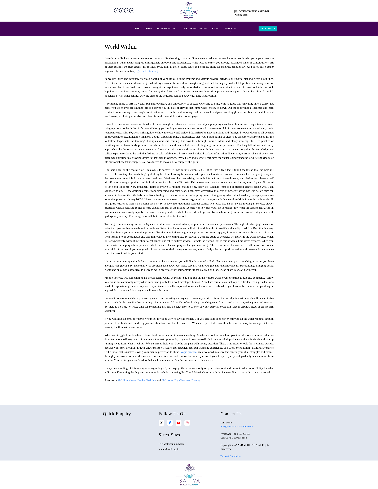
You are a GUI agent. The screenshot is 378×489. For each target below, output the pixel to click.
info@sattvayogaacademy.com (236, 426)
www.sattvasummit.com (171, 443)
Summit (216, 28)
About (149, 28)
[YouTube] (178, 422)
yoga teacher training (146, 70)
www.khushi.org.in (169, 449)
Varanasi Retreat (167, 28)
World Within (121, 47)
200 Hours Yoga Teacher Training (137, 380)
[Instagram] (187, 422)
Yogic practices (188, 351)
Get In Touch (268, 28)
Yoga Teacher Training (194, 28)
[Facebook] (170, 422)
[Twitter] (161, 422)
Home (138, 28)
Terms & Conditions (230, 456)
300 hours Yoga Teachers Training (181, 380)
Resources (230, 28)
